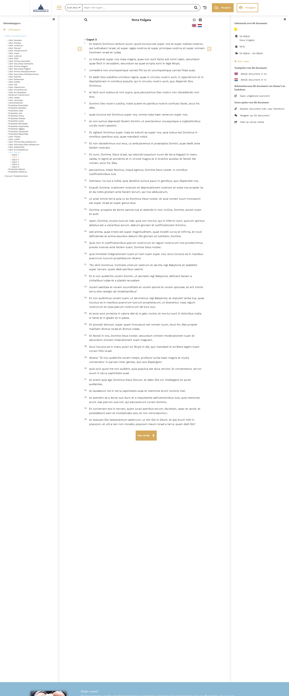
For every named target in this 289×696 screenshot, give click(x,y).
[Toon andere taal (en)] (194, 25)
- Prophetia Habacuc (17, 172)
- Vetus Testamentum (14, 36)
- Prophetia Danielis (16, 108)
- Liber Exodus (14, 43)
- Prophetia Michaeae (17, 123)
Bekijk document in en (254, 74)
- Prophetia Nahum (16, 169)
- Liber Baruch (14, 152)
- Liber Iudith (13, 139)
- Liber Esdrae (14, 77)
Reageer (226, 7)
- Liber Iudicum (14, 56)
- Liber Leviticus (15, 45)
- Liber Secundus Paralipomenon (23, 74)
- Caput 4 (14, 162)
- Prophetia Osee (15, 110)
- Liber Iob (12, 84)
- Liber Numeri (14, 48)
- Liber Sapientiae (15, 147)
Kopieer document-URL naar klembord (262, 108)
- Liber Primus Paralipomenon (21, 71)
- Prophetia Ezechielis (17, 105)
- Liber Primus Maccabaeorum (21, 142)
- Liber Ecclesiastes (16, 92)
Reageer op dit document (254, 115)
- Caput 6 (14, 167)
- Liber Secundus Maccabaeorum (23, 144)
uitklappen (14, 29)
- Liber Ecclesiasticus (17, 150)
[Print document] (200, 19)
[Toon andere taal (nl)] (200, 25)
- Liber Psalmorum (16, 87)
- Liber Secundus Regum (19, 69)
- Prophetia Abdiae (16, 118)
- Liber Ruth (13, 58)
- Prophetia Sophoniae (18, 126)
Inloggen (250, 7)
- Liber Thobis (13, 136)
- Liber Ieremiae (15, 100)
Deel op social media (252, 122)
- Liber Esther (13, 82)
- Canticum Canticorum (18, 95)
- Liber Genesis (14, 40)
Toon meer (242, 61)
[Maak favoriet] (194, 19)
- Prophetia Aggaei (16, 129)
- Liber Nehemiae (15, 79)
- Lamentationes (15, 103)
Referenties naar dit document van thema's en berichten (259, 87)
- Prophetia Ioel (14, 113)
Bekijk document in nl (253, 79)
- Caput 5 (14, 164)
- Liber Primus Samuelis (18, 61)
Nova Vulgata (141, 20)
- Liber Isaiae (13, 97)
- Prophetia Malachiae (17, 134)
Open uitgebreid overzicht (255, 96)
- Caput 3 (14, 160)
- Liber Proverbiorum (17, 90)
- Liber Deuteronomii (17, 50)
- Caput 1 (14, 155)
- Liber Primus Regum (17, 66)
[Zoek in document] (85, 19)
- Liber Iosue (13, 53)
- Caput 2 (14, 157)
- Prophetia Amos (15, 116)
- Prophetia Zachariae (17, 131)
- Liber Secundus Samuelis (20, 63)
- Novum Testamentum (15, 176)
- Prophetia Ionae (15, 121)
